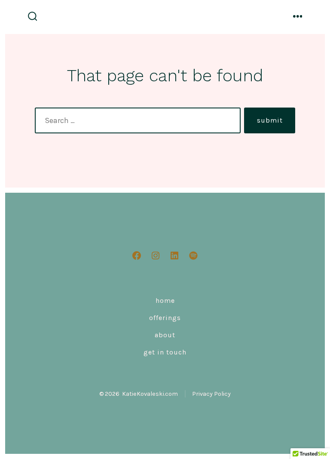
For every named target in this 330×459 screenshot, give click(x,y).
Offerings (165, 318)
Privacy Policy (211, 393)
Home (165, 300)
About (165, 335)
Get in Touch (165, 352)
